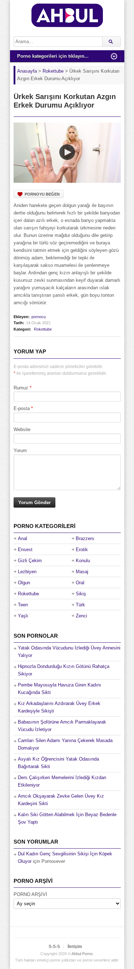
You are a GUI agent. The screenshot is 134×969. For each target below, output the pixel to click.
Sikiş (81, 593)
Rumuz (21, 387)
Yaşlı (23, 615)
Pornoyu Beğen (42, 194)
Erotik (82, 549)
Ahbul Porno (82, 954)
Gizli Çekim (30, 560)
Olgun (24, 582)
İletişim (75, 946)
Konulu (83, 560)
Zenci (81, 615)
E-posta (22, 408)
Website (22, 429)
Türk (80, 604)
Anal (22, 538)
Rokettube (43, 329)
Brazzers (85, 538)
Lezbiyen (27, 571)
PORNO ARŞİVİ (30, 894)
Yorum (20, 450)
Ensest (25, 549)
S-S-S (54, 946)
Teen (23, 604)
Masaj (82, 571)
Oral (80, 582)
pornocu (38, 317)
